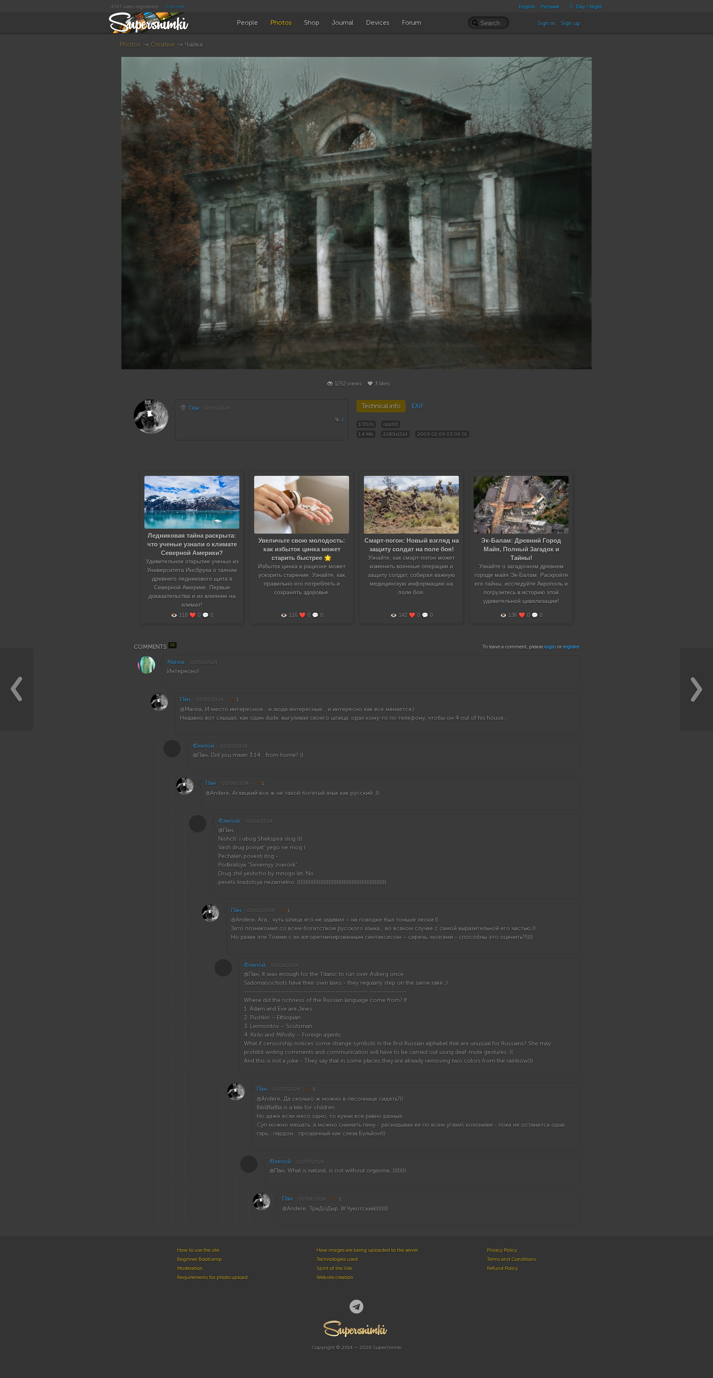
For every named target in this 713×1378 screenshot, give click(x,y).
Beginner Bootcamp (199, 1259)
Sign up (570, 23)
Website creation (334, 1277)
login (550, 647)
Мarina (175, 662)
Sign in (546, 23)
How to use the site (198, 1250)
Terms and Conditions (511, 1259)
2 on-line (175, 6)
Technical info (381, 406)
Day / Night (588, 6)
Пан (194, 407)
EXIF (417, 406)
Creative (163, 44)
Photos (130, 44)
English (527, 6)
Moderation (190, 1268)
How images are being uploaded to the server (367, 1250)
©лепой (203, 745)
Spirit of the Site (334, 1268)
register (571, 647)
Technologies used (337, 1259)
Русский (550, 6)
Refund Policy (502, 1268)
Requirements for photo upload (212, 1277)
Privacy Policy (502, 1250)
